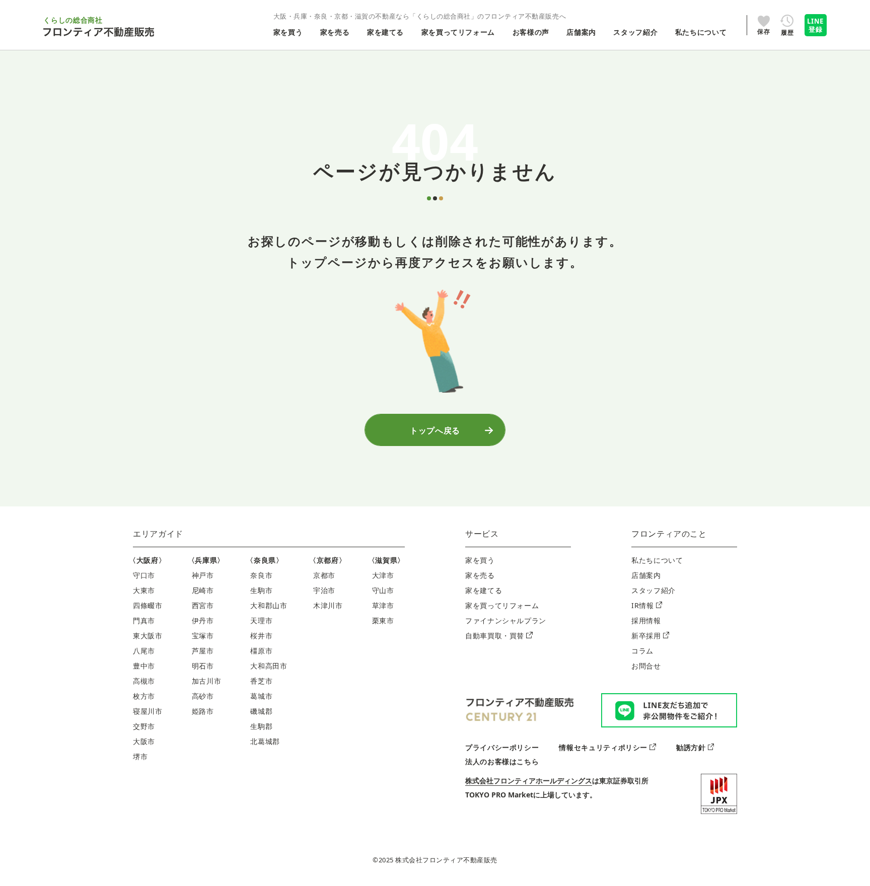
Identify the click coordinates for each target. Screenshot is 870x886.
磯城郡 (261, 711)
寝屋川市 (148, 711)
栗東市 (383, 620)
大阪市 (144, 741)
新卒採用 (646, 635)
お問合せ (646, 666)
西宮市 (203, 605)
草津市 (383, 605)
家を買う (480, 560)
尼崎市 (203, 590)
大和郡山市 (268, 605)
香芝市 (261, 681)
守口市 (144, 575)
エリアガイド (158, 533)
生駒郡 (261, 726)
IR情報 (642, 605)
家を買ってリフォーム (502, 605)
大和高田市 (268, 666)
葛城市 (261, 696)
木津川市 (328, 605)
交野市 (144, 726)
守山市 (383, 590)
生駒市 (261, 590)
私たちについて (657, 560)
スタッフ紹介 (653, 590)
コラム (642, 650)
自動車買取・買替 (494, 635)
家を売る (480, 575)
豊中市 (144, 666)
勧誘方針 (691, 747)
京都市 (324, 575)
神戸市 (203, 575)
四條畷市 (148, 605)
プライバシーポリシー (502, 747)
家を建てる (483, 590)
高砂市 (203, 696)
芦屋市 (203, 650)
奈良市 (261, 575)
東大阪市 (148, 635)
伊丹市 (203, 620)
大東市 (144, 590)
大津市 (383, 575)
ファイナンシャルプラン (505, 620)
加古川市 (207, 681)
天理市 (261, 620)
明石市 (203, 666)
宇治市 (324, 590)
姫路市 (203, 711)
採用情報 (646, 620)
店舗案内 (646, 575)
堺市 (140, 756)
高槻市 (144, 681)
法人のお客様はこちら (502, 761)
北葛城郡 (265, 741)
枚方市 (144, 696)
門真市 (144, 620)
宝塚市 (203, 635)
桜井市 (261, 635)
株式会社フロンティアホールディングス (528, 780)
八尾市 (144, 650)
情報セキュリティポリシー (603, 747)
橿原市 (261, 650)
